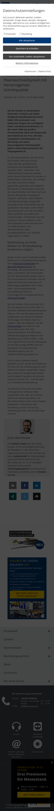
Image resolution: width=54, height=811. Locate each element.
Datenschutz (44, 71)
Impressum (30, 71)
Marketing (27, 33)
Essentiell (11, 33)
